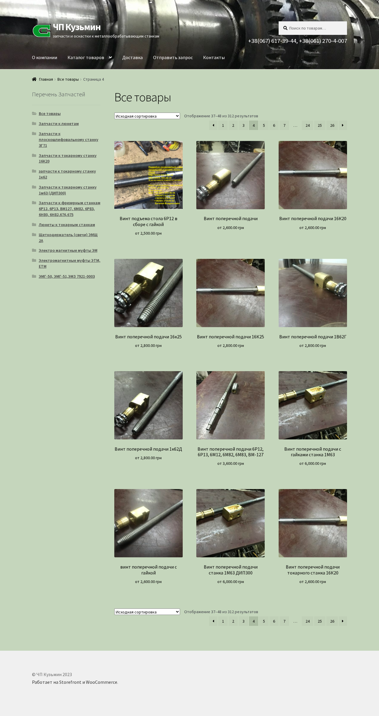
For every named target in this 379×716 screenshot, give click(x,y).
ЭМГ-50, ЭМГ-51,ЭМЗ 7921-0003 (67, 276)
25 (320, 125)
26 (332, 125)
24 (308, 125)
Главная (46, 79)
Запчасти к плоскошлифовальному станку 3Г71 (68, 139)
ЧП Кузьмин (77, 27)
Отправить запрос (173, 57)
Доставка (132, 57)
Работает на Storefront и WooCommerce (74, 682)
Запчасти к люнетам (59, 123)
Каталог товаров (86, 57)
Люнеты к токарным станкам (67, 224)
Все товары (68, 79)
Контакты (214, 57)
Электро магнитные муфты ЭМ (68, 250)
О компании (44, 57)
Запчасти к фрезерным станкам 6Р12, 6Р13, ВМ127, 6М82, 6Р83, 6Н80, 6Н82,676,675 (69, 208)
